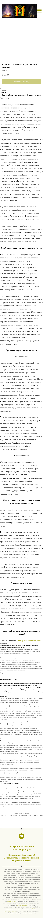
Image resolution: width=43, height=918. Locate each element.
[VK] (21, 836)
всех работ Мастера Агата (30, 640)
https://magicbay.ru (12, 901)
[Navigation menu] (39, 11)
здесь (20, 775)
